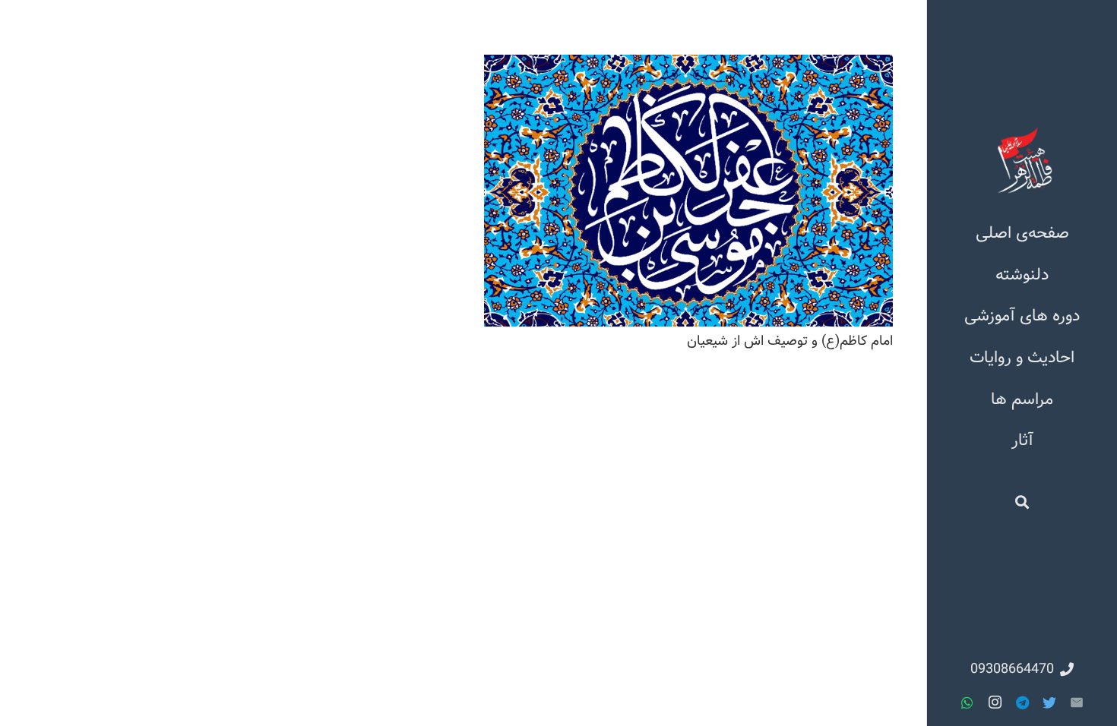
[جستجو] (1022, 502)
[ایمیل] (1076, 702)
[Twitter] (1049, 702)
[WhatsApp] (967, 702)
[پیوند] (1022, 160)
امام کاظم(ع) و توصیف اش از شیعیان (790, 341)
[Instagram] (994, 702)
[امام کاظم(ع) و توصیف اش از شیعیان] (688, 191)
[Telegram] (1022, 702)
